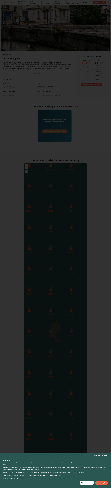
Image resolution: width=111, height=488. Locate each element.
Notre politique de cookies (10, 478)
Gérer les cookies (87, 483)
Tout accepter (101, 483)
